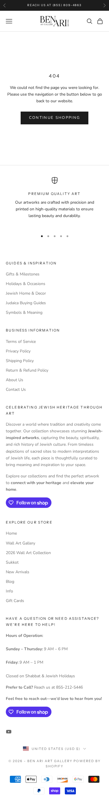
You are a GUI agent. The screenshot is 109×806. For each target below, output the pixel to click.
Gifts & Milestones (23, 274)
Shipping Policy (20, 360)
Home (11, 533)
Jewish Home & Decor (26, 293)
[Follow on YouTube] (9, 732)
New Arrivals (17, 572)
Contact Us (16, 389)
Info (9, 591)
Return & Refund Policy (27, 370)
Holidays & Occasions (25, 283)
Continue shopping (54, 117)
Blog (10, 581)
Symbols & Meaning (24, 312)
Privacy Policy (18, 351)
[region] (54, 201)
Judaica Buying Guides (26, 303)
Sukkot (12, 562)
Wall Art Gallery (20, 543)
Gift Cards (15, 600)
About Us (14, 380)
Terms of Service (21, 341)
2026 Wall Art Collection (28, 553)
